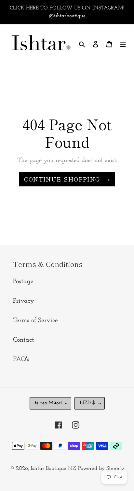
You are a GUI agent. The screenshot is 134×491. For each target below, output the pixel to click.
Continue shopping (62, 179)
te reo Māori (48, 403)
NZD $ (87, 403)
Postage (23, 281)
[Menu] (123, 44)
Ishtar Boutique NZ (53, 468)
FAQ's (21, 359)
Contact (23, 340)
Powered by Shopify (101, 468)
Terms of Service (35, 320)
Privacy (23, 301)
